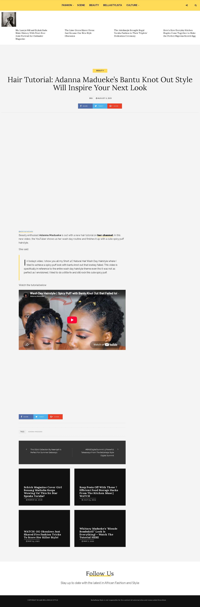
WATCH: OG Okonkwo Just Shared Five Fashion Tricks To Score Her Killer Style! (42, 534)
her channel (105, 235)
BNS (91, 98)
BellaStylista (112, 5)
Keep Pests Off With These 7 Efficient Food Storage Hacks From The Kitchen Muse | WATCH (99, 492)
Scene (81, 5)
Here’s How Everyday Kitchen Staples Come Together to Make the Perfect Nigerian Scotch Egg (179, 33)
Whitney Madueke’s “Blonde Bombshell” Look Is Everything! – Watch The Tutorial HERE (98, 533)
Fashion (67, 5)
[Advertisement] (100, 54)
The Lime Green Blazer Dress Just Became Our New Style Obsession (79, 33)
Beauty (94, 5)
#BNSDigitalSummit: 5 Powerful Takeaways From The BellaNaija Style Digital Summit (97, 452)
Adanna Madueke (35, 431)
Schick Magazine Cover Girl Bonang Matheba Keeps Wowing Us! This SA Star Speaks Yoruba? (43, 492)
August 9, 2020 (104, 98)
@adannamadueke (26, 231)
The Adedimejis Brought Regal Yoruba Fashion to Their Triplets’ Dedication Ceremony (130, 33)
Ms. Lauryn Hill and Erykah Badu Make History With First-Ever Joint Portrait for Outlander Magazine (31, 34)
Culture (131, 5)
